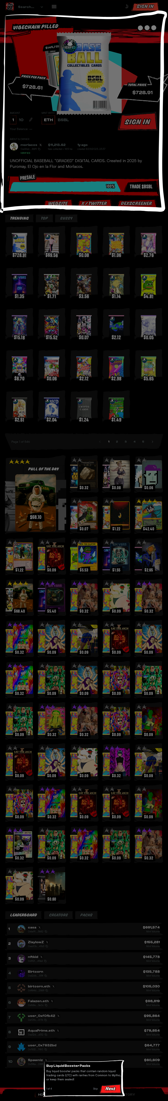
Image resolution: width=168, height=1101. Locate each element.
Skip (95, 1088)
